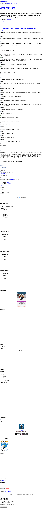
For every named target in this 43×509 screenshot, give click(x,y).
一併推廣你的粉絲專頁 (3, 167)
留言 (13, 179)
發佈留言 (2, 193)
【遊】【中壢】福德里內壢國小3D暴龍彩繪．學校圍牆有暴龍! (20, 28)
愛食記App (22, 430)
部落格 (4, 22)
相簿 (3, 21)
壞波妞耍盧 (1, 165)
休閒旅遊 (9, 19)
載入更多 (2, 187)
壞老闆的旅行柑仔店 (8, 8)
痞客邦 (11, 179)
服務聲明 (31, 494)
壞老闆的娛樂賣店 (3, 173)
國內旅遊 (8, 182)
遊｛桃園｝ (9, 183)
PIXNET (13, 494)
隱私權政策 (27, 494)
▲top (1, 185)
